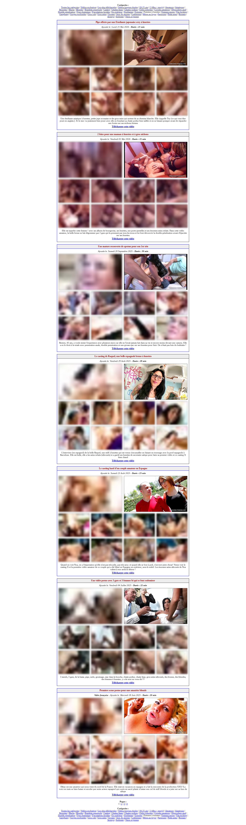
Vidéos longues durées (128, 7)
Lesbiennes (136, 14)
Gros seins (101, 14)
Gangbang (64, 14)
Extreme (138, 12)
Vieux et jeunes (132, 16)
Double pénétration (66, 12)
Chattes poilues (131, 9)
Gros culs (92, 14)
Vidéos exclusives (88, 7)
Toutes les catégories (70, 7)
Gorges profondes (78, 14)
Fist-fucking (181, 12)
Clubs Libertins (146, 9)
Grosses (111, 14)
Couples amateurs (162, 9)
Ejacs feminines (84, 12)
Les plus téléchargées (107, 7)
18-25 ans (143, 7)
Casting (107, 9)
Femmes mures (168, 12)
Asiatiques (179, 7)
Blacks (72, 9)
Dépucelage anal (178, 9)
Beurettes (63, 9)
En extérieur (116, 12)
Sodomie (120, 16)
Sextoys (110, 16)
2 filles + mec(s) (157, 7)
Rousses (182, 14)
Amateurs (169, 7)
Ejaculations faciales (101, 12)
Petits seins (172, 14)
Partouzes (162, 14)
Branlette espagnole (93, 9)
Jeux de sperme (123, 14)
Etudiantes (128, 12)
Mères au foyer (149, 14)
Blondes (79, 9)
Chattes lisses (117, 9)
